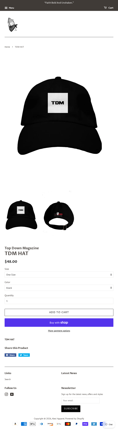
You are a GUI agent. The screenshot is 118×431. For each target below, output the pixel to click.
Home (7, 47)
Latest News (69, 373)
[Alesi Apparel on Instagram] (6, 395)
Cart (110, 7)
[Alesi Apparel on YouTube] (12, 395)
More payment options (59, 330)
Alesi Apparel (58, 418)
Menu (11, 7)
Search (8, 379)
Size (7, 268)
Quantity (9, 295)
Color (7, 282)
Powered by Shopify (74, 418)
